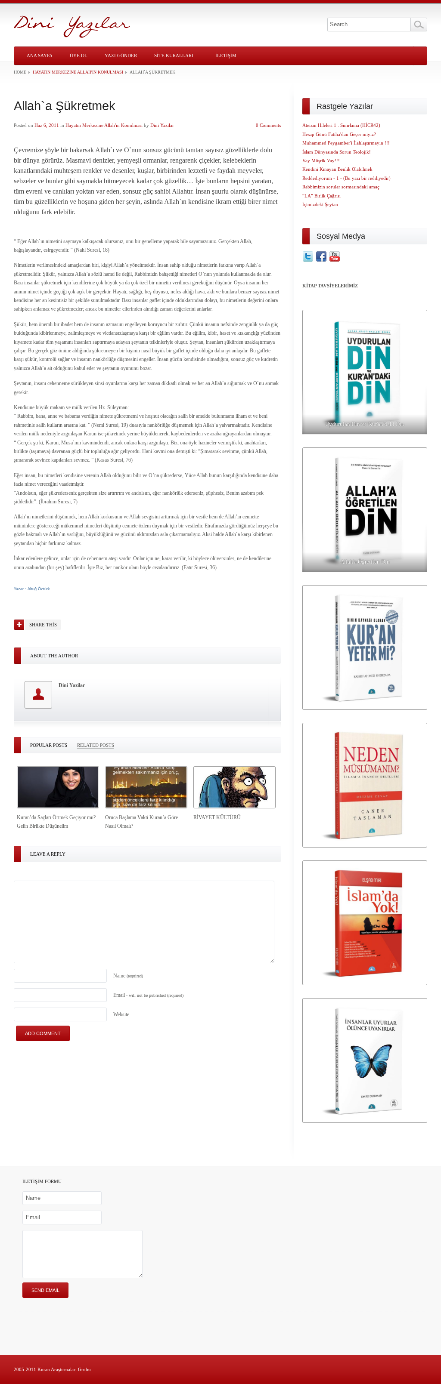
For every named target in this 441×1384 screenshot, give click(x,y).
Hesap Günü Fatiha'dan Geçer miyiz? (339, 134)
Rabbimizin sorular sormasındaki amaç (340, 186)
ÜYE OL (78, 55)
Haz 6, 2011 (46, 125)
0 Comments (268, 125)
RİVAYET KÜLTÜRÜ (217, 817)
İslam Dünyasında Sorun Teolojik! (336, 151)
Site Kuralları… (176, 55)
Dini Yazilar (162, 125)
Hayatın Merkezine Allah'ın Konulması (78, 72)
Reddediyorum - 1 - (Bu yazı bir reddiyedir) (346, 178)
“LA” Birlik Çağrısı (321, 195)
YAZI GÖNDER (121, 55)
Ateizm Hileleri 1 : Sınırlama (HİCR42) (341, 125)
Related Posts (95, 745)
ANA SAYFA (40, 55)
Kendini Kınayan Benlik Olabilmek (337, 169)
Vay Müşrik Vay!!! (321, 160)
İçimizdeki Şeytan (320, 204)
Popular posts (48, 745)
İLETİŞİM (225, 55)
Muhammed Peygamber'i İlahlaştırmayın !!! (346, 142)
